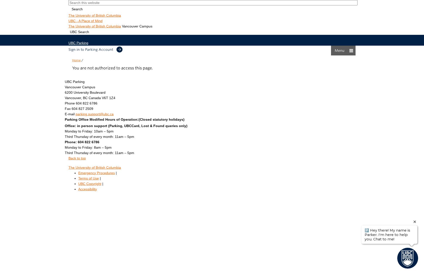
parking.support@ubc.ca (95, 114)
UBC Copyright (89, 184)
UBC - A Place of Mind (85, 21)
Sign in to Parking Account (90, 50)
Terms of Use (88, 178)
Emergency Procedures (96, 173)
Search (77, 9)
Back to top (77, 158)
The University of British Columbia (94, 15)
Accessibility (87, 189)
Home (76, 60)
